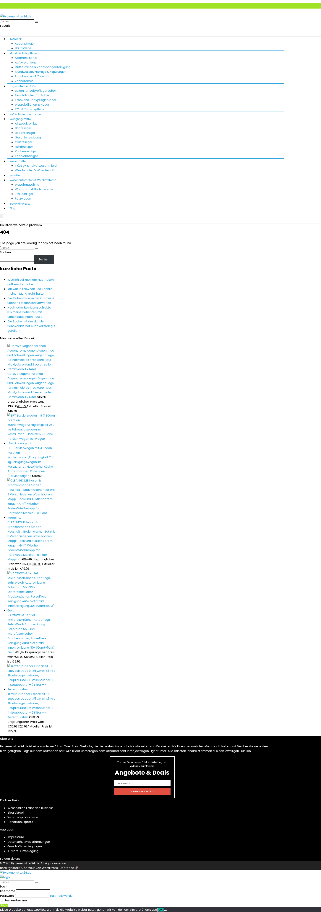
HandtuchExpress (20, 822)
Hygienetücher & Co (23, 86)
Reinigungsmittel (20, 119)
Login (4, 905)
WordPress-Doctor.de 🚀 (60, 868)
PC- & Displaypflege (29, 109)
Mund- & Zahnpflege (23, 53)
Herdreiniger (24, 147)
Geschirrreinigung (28, 137)
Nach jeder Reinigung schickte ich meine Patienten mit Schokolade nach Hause (29, 312)
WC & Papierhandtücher (25, 114)
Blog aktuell (15, 812)
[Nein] (165, 910)
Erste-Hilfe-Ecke (20, 203)
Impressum (15, 837)
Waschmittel (18, 161)
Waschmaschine (27, 184)
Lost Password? (61, 896)
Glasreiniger (24, 142)
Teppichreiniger (26, 156)
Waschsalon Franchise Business (30, 808)
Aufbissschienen (26, 62)
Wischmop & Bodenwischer (35, 189)
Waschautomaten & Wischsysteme (33, 180)
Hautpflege (23, 48)
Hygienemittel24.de (25, 863)
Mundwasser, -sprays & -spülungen (41, 72)
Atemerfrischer (26, 58)
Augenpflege (24, 43)
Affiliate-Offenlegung (22, 851)
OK (160, 909)
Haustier (15, 175)
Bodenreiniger (25, 133)
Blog (12, 208)
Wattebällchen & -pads (32, 104)
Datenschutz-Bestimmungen (28, 842)
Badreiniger (23, 128)
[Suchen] (36, 22)
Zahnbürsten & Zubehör (32, 76)
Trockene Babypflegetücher (35, 100)
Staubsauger (24, 194)
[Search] (1, 221)
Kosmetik (16, 39)
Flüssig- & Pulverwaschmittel (36, 166)
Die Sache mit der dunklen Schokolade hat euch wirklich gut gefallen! (31, 326)
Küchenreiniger (26, 151)
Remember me (15, 900)
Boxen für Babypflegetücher (35, 91)
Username (7, 891)
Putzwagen (23, 198)
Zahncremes (24, 81)
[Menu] (1, 216)
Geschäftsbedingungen (24, 846)
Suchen (5, 252)
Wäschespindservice (22, 817)
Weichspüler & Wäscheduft (35, 170)
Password (7, 896)
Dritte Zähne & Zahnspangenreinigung (42, 67)
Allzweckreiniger (27, 123)
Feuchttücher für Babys (32, 95)
